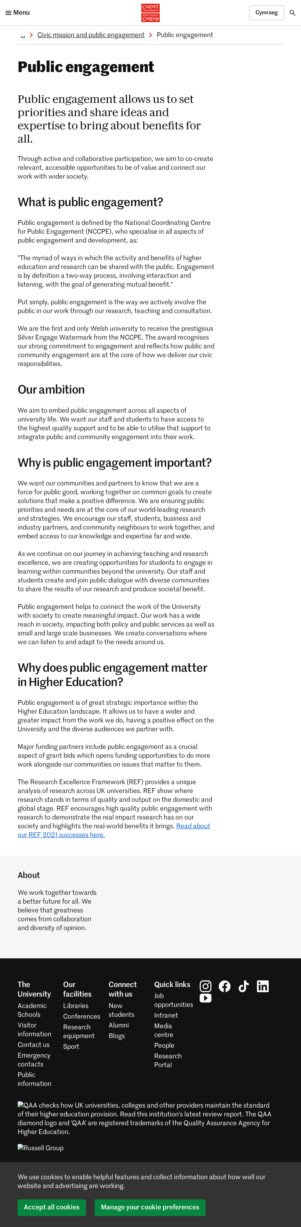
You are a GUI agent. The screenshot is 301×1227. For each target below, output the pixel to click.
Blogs (117, 1036)
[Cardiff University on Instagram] (205, 986)
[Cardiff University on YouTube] (205, 998)
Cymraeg (266, 12)
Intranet (166, 1015)
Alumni (119, 1025)
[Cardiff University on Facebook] (225, 986)
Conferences (81, 1016)
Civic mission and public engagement (91, 35)
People (164, 1046)
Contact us (34, 1045)
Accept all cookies (52, 1207)
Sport (71, 1047)
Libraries (75, 1006)
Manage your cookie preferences (150, 1207)
